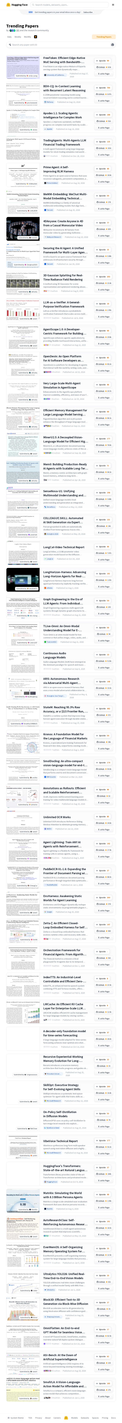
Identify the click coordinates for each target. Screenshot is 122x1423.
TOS (30, 1417)
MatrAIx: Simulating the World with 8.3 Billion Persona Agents (63, 1195)
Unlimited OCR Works (57, 817)
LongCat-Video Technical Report (63, 547)
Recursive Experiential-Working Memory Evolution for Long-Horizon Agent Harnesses (63, 1059)
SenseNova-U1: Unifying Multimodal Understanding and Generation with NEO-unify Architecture (63, 493)
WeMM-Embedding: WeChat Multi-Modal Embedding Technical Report (65, 196)
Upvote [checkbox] (104, 60)
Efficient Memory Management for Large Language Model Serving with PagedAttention (65, 412)
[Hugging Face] (66, 1418)
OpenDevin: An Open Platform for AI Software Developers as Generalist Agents (62, 358)
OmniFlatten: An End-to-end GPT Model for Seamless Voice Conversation (62, 1330)
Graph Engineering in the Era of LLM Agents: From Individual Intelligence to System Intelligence (65, 601)
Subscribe (88, 12)
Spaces (95, 1417)
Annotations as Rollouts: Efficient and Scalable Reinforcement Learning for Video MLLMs (64, 790)
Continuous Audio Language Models (54, 655)
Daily (9, 36)
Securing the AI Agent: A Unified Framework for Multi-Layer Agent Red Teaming (64, 250)
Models (74, 1417)
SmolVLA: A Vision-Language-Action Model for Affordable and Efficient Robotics (63, 1384)
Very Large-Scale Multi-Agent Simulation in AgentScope (61, 385)
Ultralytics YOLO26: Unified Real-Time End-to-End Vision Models (64, 1276)
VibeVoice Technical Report (60, 1141)
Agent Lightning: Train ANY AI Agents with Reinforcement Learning (62, 844)
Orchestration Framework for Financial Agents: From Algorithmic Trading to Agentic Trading (65, 952)
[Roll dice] (112, 45)
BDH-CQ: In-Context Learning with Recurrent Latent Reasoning (64, 88)
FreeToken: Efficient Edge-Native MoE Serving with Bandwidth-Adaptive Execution (64, 60)
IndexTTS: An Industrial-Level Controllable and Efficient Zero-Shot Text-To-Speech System (63, 979)
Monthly (27, 36)
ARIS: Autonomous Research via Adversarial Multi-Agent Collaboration (61, 681)
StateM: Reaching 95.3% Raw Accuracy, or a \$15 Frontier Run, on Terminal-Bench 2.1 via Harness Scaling (65, 709)
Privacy (38, 1417)
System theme (17, 1417)
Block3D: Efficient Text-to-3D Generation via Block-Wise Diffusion (65, 1302)
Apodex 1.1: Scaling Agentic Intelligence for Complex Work (62, 115)
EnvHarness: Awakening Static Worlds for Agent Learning (62, 898)
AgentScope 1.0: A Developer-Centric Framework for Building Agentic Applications (63, 331)
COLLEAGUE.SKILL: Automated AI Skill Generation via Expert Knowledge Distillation (63, 520)
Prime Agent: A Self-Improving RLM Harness (58, 169)
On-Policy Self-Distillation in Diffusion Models (59, 1114)
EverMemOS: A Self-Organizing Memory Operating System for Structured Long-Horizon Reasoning (63, 1249)
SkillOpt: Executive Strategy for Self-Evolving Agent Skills (61, 1087)
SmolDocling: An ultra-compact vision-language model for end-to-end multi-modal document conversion (65, 763)
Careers (57, 1417)
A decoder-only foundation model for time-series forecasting (64, 1033)
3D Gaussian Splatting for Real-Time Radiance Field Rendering (63, 277)
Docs (113, 1417)
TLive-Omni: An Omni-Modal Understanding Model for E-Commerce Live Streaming (61, 628)
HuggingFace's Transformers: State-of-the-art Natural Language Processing (65, 1168)
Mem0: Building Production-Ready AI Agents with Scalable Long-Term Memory (65, 466)
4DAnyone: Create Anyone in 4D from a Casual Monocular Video (63, 223)
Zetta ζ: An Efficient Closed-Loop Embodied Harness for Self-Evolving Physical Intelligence (64, 925)
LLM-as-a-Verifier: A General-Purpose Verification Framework (63, 304)
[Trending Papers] (35, 36)
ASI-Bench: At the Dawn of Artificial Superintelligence (60, 1357)
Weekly (18, 36)
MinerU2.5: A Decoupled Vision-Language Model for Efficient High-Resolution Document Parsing (65, 439)
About (47, 1417)
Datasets (85, 1417)
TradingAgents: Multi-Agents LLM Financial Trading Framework (64, 142)
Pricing (105, 1417)
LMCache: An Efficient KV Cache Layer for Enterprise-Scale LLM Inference (63, 1006)
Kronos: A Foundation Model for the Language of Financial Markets (65, 736)
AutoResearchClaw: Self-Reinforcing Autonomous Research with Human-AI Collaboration (65, 1222)
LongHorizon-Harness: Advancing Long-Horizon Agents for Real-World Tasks (64, 574)
